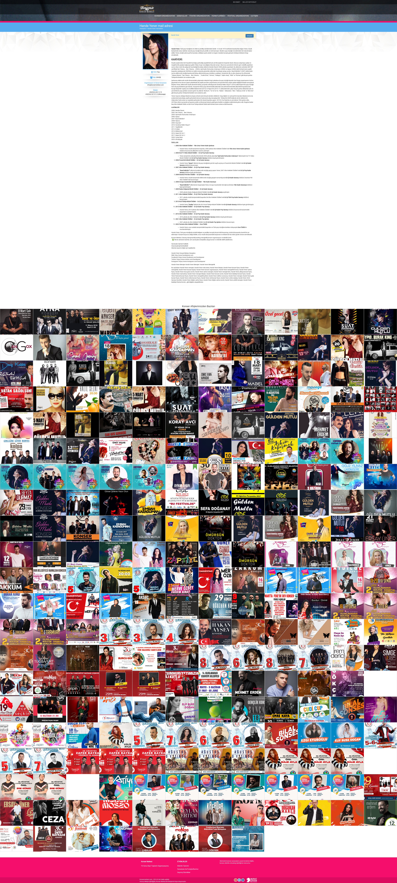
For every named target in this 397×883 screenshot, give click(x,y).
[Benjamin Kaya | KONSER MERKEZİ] (147, 8)
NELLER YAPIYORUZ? (249, 2)
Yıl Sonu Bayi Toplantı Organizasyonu (155, 866)
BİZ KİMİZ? (236, 2)
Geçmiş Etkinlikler (183, 872)
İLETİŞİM (254, 16)
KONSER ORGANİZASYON (165, 16)
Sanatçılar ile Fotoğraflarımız (187, 869)
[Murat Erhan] (251, 880)
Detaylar (249, 36)
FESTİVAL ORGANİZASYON (238, 16)
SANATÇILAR (182, 16)
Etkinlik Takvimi (183, 866)
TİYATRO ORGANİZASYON (199, 16)
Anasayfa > (143, 28)
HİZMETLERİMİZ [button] (218, 16)
